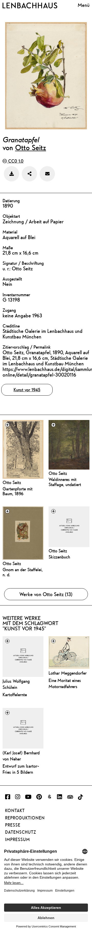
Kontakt (15, 810)
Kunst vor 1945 (27, 389)
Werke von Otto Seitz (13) (46, 594)
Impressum (17, 839)
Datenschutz (20, 832)
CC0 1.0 (15, 161)
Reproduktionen (25, 818)
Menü (83, 5)
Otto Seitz (30, 147)
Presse (12, 825)
